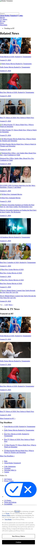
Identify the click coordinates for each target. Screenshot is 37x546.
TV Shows (3, 19)
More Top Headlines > (7, 456)
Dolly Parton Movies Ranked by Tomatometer (19, 430)
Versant (17, 511)
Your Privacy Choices (13, 498)
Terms (7, 513)
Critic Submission (10, 466)
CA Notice (7, 500)
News (2, 23)
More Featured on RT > (7, 418)
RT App (2, 21)
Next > (11, 305)
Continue (18, 542)
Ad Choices (8, 479)
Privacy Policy (9, 481)
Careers (6, 472)
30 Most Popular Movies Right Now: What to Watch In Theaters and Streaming (19, 451)
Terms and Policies (10, 502)
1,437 (6, 305)
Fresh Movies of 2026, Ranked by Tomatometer (19, 426)
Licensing (7, 468)
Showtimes (3, 25)
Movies (2, 17)
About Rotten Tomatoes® (12, 463)
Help (5, 461)
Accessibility (8, 504)
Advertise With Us (10, 470)
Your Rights (8, 519)
